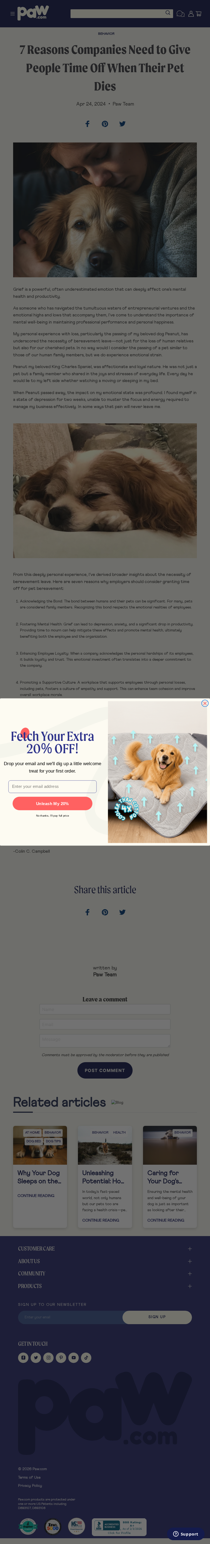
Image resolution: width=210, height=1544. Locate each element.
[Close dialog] (205, 703)
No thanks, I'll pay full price (52, 815)
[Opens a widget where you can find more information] (186, 1534)
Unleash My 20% (52, 803)
